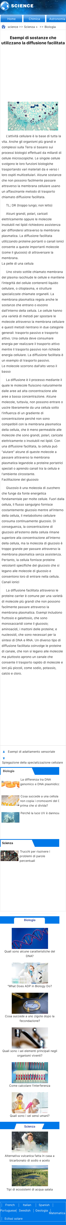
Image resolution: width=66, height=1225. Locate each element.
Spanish (44, 1205)
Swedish (24, 1210)
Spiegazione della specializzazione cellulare (33, 762)
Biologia (50, 27)
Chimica (34, 19)
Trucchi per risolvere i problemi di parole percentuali (35, 856)
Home (11, 19)
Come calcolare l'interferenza (29, 1085)
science (13, 27)
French (10, 1205)
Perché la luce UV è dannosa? (41, 813)
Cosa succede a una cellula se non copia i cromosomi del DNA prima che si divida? (42, 800)
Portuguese (7, 1210)
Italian (27, 1205)
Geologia (41, 1210)
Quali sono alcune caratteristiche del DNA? (29, 953)
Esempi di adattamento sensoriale (32, 751)
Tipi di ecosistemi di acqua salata (29, 1189)
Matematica (56, 1213)
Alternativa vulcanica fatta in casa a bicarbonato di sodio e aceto (29, 1158)
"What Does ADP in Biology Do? (30, 986)
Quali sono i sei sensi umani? (30, 1116)
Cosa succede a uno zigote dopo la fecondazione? (29, 1018)
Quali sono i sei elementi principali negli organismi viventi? (29, 1053)
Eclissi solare (14, 1218)
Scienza (29, 27)
